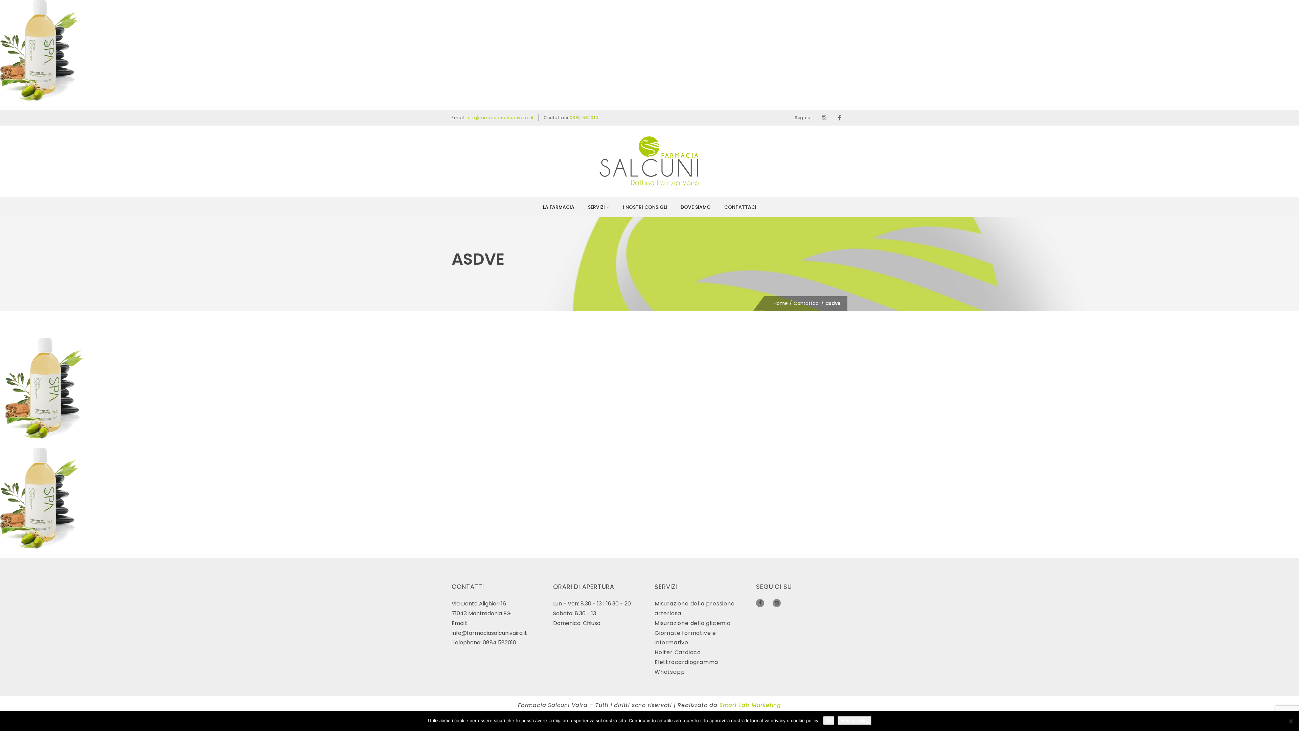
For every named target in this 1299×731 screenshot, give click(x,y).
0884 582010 (584, 117)
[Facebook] (839, 118)
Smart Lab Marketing (750, 705)
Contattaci (740, 207)
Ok (828, 720)
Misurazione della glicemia (693, 623)
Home (781, 303)
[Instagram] (824, 118)
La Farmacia (558, 207)
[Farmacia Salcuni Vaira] (649, 161)
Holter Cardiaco (678, 652)
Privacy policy (854, 720)
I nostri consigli (645, 207)
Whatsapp (670, 672)
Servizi (596, 207)
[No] (1290, 721)
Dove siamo (696, 207)
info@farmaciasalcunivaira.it (500, 117)
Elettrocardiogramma (686, 662)
